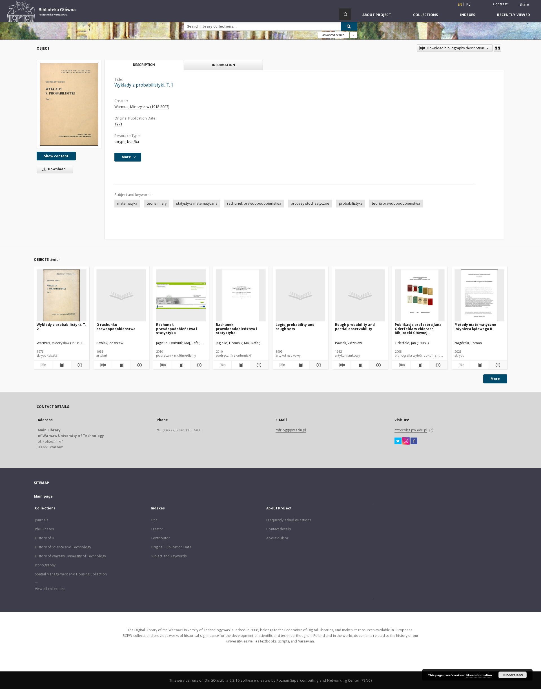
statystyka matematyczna (197, 203)
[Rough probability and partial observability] (360, 296)
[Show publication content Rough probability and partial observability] (360, 365)
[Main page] (345, 14)
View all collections (50, 588)
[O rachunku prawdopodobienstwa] (121, 296)
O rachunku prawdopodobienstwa (116, 326)
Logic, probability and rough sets (295, 326)
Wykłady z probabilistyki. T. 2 (61, 326)
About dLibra (277, 538)
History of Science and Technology (63, 547)
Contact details (278, 529)
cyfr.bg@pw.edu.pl (291, 430)
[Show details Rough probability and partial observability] (378, 365)
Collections (425, 14)
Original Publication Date (171, 547)
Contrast (500, 4)
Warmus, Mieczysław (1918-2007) (141, 106)
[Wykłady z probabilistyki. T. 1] (69, 104)
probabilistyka (350, 203)
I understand (513, 674)
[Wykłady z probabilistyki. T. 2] (61, 296)
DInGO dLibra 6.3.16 (222, 680)
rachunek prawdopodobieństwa (254, 203)
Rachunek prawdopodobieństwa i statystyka (176, 328)
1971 (118, 124)
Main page (43, 496)
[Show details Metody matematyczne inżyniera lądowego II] (497, 365)
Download (56, 169)
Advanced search (333, 35)
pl (468, 4)
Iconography (45, 565)
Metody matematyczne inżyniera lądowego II (475, 326)
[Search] (349, 26)
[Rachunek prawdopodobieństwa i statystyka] (181, 296)
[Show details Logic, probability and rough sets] (318, 365)
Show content (56, 156)
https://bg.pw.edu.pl (410, 430)
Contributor (160, 538)
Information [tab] (223, 65)
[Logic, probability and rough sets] (300, 296)
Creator (157, 529)
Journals (41, 520)
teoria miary (157, 203)
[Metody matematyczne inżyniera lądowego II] (479, 296)
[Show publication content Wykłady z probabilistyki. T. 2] (61, 365)
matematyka (127, 203)
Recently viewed (513, 14)
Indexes (467, 14)
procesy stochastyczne (310, 203)
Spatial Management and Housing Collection (71, 574)
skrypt (119, 141)
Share (524, 4)
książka (133, 141)
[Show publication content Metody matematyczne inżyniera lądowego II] (479, 365)
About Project (376, 14)
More (495, 378)
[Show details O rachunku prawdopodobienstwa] (139, 365)
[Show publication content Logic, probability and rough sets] (300, 365)
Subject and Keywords (169, 556)
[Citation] (497, 48)
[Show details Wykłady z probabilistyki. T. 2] (79, 365)
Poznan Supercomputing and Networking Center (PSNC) (324, 680)
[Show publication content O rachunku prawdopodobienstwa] (121, 365)
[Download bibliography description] (43, 365)
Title (154, 520)
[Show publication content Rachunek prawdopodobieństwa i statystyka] (181, 365)
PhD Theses (44, 529)
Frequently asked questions (288, 520)
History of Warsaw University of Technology (70, 556)
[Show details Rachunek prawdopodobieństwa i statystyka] (199, 365)
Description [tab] (144, 65)
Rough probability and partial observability (355, 326)
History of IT (45, 538)
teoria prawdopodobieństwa (396, 203)
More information (479, 675)
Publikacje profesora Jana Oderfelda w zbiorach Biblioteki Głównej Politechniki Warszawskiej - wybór (418, 328)
